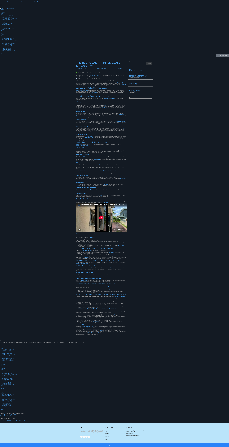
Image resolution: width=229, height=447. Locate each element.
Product (2, 14)
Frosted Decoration (6, 24)
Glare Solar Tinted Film (7, 19)
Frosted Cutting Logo (6, 25)
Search (130, 61)
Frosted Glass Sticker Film (7, 23)
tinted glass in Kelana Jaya (96, 75)
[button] (1, 5)
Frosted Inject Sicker (6, 27)
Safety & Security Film (7, 22)
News (2, 30)
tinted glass (123, 84)
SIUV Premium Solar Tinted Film (9, 20)
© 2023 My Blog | (110, 445)
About (2, 11)
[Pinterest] (14, 344)
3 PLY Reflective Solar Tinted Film (9, 18)
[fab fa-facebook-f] (81, 437)
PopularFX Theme (118, 445)
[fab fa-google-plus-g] (86, 437)
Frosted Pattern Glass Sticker (8, 28)
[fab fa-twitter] (84, 437)
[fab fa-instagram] (89, 437)
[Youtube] (11, 344)
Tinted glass (122, 82)
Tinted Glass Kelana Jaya (112, 82)
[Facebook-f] (1, 344)
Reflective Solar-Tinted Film (8, 15)
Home (2, 9)
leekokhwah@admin (105, 68)
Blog (2, 13)
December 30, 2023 (85, 68)
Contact (2, 29)
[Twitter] (7, 344)
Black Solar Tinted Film (7, 17)
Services (3, 12)
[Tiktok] (4, 344)
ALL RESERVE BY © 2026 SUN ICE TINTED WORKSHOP (12, 420)
